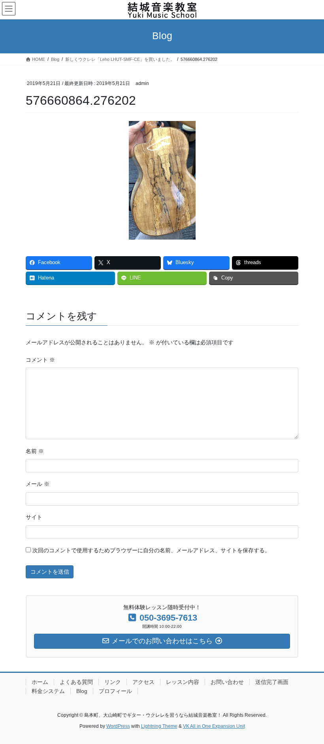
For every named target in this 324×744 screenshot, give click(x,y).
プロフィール (115, 691)
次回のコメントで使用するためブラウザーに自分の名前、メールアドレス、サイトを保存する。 (151, 550)
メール (37, 484)
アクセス (143, 682)
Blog (81, 691)
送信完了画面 (271, 682)
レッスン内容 (182, 682)
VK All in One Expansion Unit (214, 726)
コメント (40, 360)
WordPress (118, 726)
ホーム (40, 682)
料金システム (48, 691)
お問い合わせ (227, 682)
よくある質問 (76, 682)
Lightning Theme (159, 726)
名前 (35, 451)
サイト (34, 517)
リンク (112, 682)
